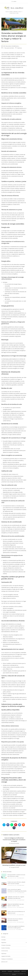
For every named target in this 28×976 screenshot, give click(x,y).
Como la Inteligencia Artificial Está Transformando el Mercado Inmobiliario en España (14, 839)
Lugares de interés (5, 956)
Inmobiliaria (17, 971)
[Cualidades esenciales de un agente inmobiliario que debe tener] (3, 898)
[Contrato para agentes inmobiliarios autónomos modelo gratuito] (3, 927)
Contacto (23, 971)
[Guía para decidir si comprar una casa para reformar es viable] (3, 876)
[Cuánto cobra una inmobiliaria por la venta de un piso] (3, 912)
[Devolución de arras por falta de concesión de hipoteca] (3, 920)
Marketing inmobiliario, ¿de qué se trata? (14, 865)
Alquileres (3, 942)
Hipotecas (3, 953)
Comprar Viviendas (6, 945)
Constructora (4, 950)
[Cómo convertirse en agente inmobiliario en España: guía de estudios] (3, 890)
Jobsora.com (4, 961)
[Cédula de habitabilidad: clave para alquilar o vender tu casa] (3, 905)
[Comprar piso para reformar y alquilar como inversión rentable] (3, 883)
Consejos (3, 939)
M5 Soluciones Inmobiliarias (11, 46)
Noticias (19, 48)
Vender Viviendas (5, 948)
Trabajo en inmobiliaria (7, 959)
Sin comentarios (20, 877)
